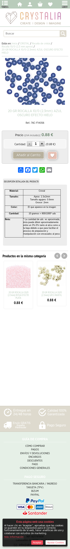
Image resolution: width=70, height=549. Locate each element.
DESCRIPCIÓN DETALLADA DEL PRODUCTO (21, 181)
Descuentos (34, 460)
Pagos (35, 449)
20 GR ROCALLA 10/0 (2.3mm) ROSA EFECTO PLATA (18, 295)
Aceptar (37, 542)
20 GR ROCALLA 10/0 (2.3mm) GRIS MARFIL (51, 294)
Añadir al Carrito (28, 155)
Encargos (35, 457)
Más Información (14, 536)
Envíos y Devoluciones (35, 453)
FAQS (35, 464)
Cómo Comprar (35, 446)
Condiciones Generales (35, 468)
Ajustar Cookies (55, 542)
